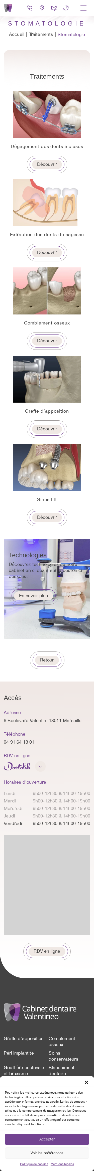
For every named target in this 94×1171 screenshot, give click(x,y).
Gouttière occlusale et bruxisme (24, 1070)
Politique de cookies (34, 1164)
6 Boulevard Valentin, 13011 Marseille (43, 720)
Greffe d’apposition (24, 1038)
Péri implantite (19, 1053)
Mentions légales (62, 1164)
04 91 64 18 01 (19, 742)
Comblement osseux (62, 1041)
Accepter (47, 1139)
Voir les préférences (47, 1153)
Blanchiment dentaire (61, 1070)
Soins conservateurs (63, 1056)
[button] (86, 1082)
